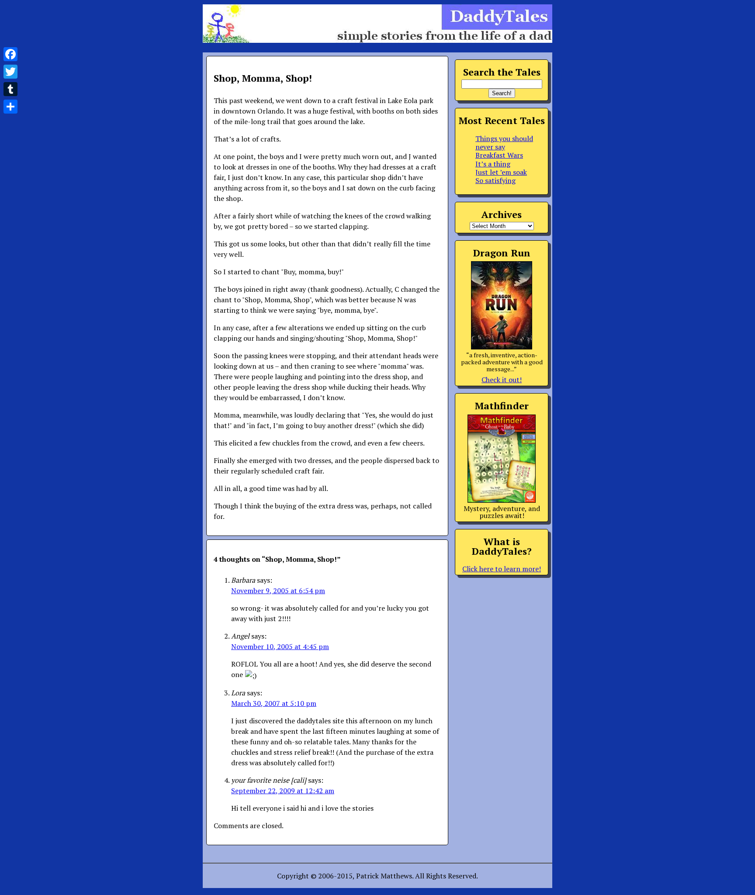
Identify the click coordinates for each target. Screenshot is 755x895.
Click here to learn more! (501, 569)
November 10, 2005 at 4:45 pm (280, 646)
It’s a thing (492, 164)
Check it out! (501, 379)
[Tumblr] (10, 89)
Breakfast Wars (499, 155)
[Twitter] (10, 71)
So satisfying (495, 180)
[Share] (10, 106)
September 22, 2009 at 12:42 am (282, 790)
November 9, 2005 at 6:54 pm (278, 590)
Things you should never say (504, 143)
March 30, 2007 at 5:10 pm (273, 703)
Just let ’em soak (501, 172)
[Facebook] (10, 54)
